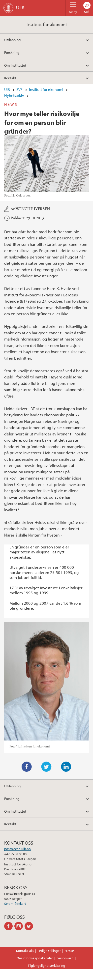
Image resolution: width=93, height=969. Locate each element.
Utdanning (12, 39)
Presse (69, 950)
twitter (30, 926)
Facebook (27, 767)
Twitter (46, 767)
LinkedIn (66, 767)
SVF (19, 89)
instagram (19, 926)
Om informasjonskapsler (35, 958)
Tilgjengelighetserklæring (46, 965)
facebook (9, 926)
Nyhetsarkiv (14, 95)
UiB (7, 89)
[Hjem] (8, 8)
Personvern (65, 958)
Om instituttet (15, 65)
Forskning (11, 52)
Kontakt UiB (25, 950)
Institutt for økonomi (46, 25)
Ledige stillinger (49, 950)
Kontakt (10, 77)
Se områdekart (15, 903)
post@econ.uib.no (17, 849)
